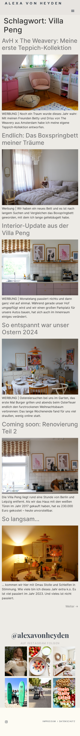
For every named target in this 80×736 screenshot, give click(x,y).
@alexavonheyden (40, 635)
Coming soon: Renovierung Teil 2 (40, 428)
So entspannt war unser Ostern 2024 (35, 328)
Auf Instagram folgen (40, 643)
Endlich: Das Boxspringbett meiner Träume (40, 139)
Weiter (71, 606)
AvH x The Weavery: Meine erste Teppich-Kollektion (39, 44)
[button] (72, 10)
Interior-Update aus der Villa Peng (35, 229)
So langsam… (20, 519)
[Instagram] (6, 721)
